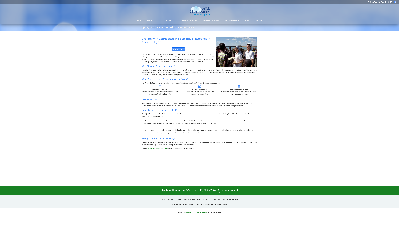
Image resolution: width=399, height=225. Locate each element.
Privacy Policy (216, 199)
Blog (198, 199)
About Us (170, 199)
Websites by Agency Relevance (196, 213)
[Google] (395, 2)
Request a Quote (178, 49)
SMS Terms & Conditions (230, 199)
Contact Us (206, 199)
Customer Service (189, 199)
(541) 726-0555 (387, 2)
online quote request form (157, 148)
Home (163, 199)
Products (178, 199)
